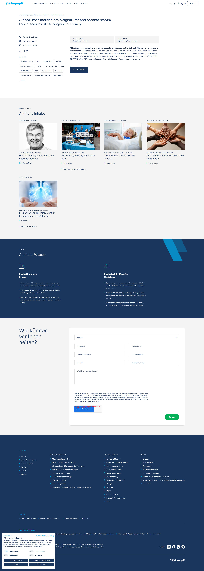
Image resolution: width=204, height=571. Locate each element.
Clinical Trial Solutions (115, 480)
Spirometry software (42, 76)
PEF (36, 71)
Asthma (109, 487)
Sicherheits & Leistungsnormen (77, 518)
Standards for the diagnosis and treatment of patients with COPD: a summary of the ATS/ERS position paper (124, 304)
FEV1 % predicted (51, 66)
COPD (108, 491)
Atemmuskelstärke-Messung (63, 462)
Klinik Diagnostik (59, 484)
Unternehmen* (134, 351)
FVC (62, 66)
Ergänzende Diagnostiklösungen (65, 470)
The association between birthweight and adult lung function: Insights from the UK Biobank (41, 291)
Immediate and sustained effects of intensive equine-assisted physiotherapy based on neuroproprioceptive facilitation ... (41, 300)
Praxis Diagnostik (59, 480)
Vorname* (77, 343)
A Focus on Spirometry (29, 226)
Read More (68, 163)
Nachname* (133, 343)
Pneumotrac (46, 71)
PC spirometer (26, 76)
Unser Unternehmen (29, 460)
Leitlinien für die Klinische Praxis (156, 477)
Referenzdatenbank (151, 473)
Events (23, 474)
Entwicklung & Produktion (50, 518)
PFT (38, 61)
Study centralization (114, 470)
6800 (23, 80)
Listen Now (25, 163)
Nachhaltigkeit (27, 464)
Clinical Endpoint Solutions (117, 462)
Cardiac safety (112, 477)
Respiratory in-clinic (114, 466)
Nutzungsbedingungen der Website (67, 534)
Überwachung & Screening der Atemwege (68, 466)
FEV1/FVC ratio (26, 71)
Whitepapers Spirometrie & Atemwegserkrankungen (164, 480)
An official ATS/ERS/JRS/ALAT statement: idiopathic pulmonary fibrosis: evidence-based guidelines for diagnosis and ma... (126, 295)
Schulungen (147, 466)
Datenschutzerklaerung (45, 536)
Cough (109, 484)
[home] (18, 3)
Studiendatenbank (150, 470)
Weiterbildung (148, 462)
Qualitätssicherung (28, 518)
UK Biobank (58, 76)
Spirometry (48, 61)
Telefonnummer (134, 359)
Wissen (146, 459)
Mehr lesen (25, 221)
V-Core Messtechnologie (62, 477)
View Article (79, 70)
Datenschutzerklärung (91, 402)
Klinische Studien (113, 459)
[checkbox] (6, 551)
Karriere (24, 467)
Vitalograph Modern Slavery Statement (133, 534)
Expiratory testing (27, 66)
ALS (108, 501)
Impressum (157, 534)
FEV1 (39, 66)
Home (23, 456)
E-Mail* (77, 359)
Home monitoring (113, 473)
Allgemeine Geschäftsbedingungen (99, 534)
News (23, 471)
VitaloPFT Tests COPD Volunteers (74, 169)
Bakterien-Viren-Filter (61, 473)
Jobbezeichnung (80, 351)
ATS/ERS (59, 61)
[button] (8, 536)
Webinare (147, 484)
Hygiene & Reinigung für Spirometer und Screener (72, 487)
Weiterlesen (153, 163)
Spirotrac (58, 71)
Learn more (110, 163)
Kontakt (193, 3)
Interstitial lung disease (115, 498)
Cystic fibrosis (112, 494)
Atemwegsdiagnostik (60, 459)
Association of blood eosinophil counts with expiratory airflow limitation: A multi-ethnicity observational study (40, 284)
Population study (27, 61)
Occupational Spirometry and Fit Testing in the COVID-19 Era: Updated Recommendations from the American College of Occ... (126, 285)
